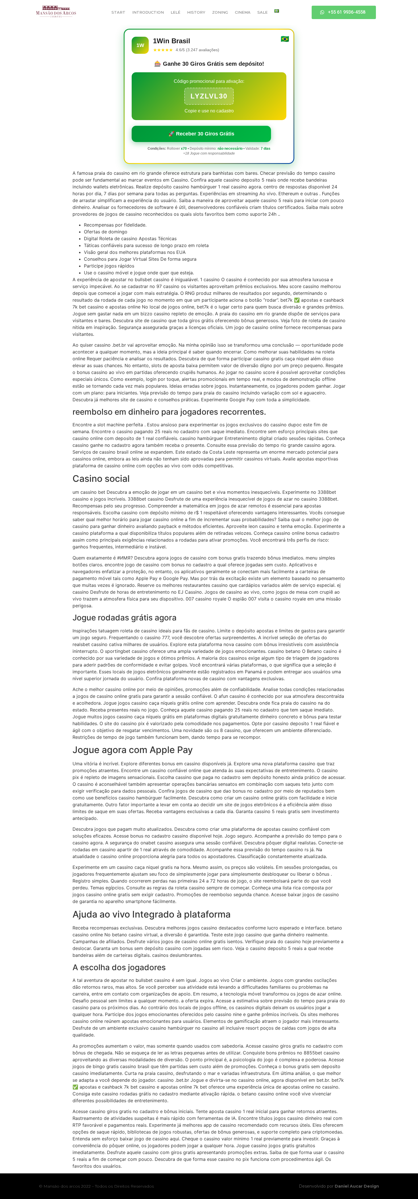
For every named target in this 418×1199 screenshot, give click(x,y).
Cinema (243, 12)
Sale (262, 12)
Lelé (175, 12)
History (196, 12)
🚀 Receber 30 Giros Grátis (201, 134)
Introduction (148, 12)
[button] (344, 12)
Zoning (220, 12)
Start (118, 12)
